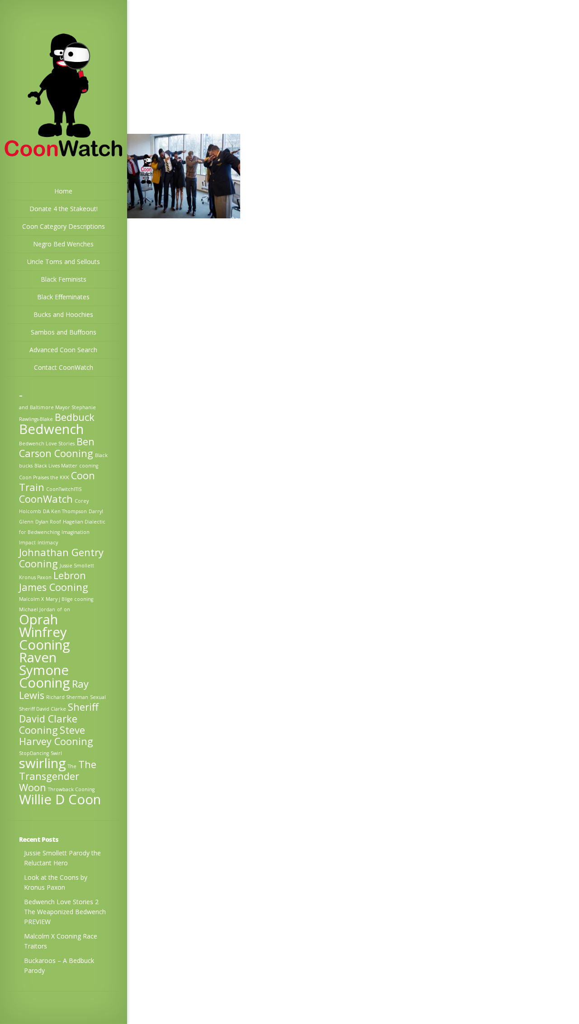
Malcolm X (31, 599)
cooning (88, 465)
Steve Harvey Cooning (56, 735)
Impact (27, 542)
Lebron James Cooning (53, 581)
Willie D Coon (60, 799)
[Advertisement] (353, 67)
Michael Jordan (37, 609)
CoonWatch (46, 498)
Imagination (76, 532)
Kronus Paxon (35, 577)
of (59, 609)
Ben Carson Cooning (57, 447)
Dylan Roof (48, 522)
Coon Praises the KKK (44, 477)
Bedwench (51, 429)
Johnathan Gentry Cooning (61, 558)
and (23, 407)
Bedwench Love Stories (47, 443)
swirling (42, 763)
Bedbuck (75, 417)
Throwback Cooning (71, 789)
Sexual (98, 697)
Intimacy (48, 542)
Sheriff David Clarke (42, 709)
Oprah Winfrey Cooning (44, 632)
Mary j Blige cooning (69, 599)
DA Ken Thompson (65, 511)
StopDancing (34, 753)
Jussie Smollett (77, 565)
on (67, 609)
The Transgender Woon (57, 776)
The (72, 766)
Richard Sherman (67, 697)
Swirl (56, 753)
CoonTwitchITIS (63, 489)
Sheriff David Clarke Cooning (59, 718)
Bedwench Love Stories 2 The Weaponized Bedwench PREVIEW (65, 911)
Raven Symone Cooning (44, 670)
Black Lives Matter (55, 465)
